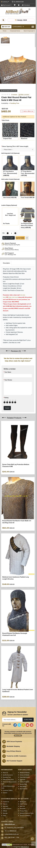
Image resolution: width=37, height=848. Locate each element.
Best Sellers (23, 786)
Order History (23, 804)
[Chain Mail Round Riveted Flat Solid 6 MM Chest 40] (5, 39)
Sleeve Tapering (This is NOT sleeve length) (15, 146)
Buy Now (21, 238)
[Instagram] (23, 725)
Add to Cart (9, 238)
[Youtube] (27, 725)
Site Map (5, 806)
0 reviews (14, 94)
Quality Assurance (8, 775)
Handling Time (7, 777)
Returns (5, 804)
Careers (5, 792)
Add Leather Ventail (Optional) (10, 179)
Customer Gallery (7, 790)
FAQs (4, 815)
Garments (22, 779)
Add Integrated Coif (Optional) (10, 153)
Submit (7, 408)
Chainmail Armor (15, 31)
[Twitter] (19, 725)
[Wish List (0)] (14, 5)
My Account (23, 801)
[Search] (3, 20)
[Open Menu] (33, 26)
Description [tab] (6, 263)
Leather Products (24, 782)
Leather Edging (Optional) (9, 205)
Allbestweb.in (25, 847)
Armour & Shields (24, 775)
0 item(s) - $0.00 (21, 20)
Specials (5, 813)
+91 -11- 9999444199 (10, 831)
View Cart (7, 26)
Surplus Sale (23, 784)
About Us (5, 772)
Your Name (7, 372)
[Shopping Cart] (18, 5)
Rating (6, 397)
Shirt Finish (5, 120)
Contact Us (6, 801)
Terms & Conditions (25, 815)
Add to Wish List (28, 111)
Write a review (24, 94)
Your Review (8, 380)
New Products (23, 788)
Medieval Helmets (25, 772)
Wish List (22, 806)
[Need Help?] (27, 237)
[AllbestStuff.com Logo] (17, 11)
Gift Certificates (7, 808)
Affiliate (5, 811)
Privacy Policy (23, 811)
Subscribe (28, 719)
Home (4, 31)
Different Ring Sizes (8, 779)
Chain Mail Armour (25, 777)
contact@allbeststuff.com (11, 834)
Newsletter (23, 808)
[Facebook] (15, 725)
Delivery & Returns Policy (26, 813)
